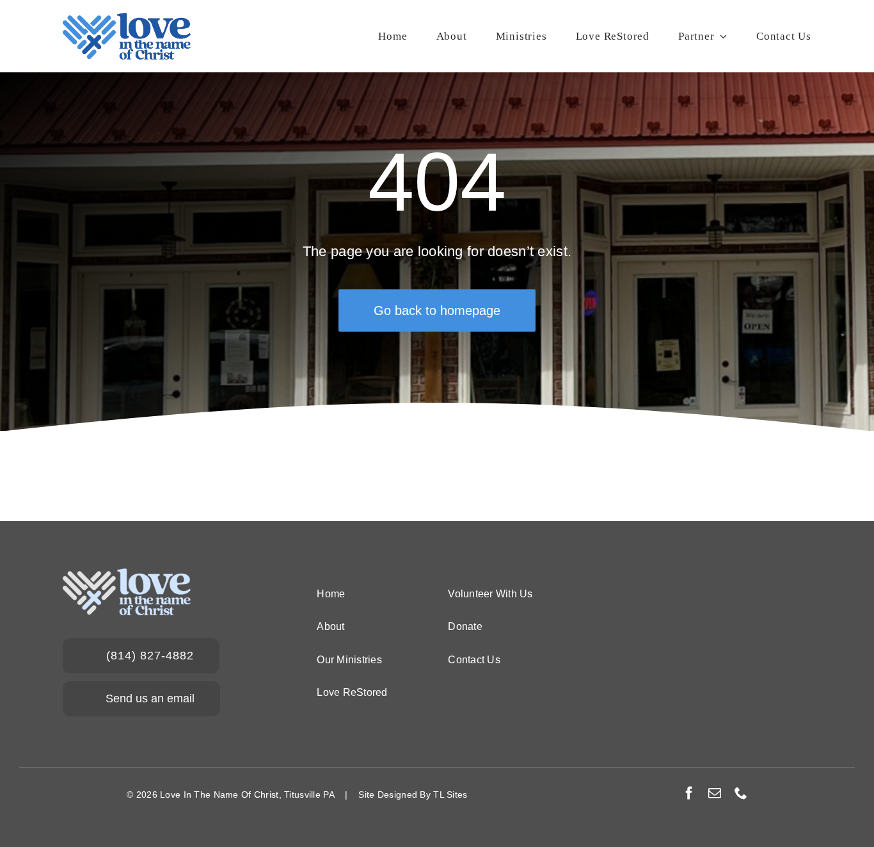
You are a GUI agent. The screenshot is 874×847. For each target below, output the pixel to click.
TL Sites (450, 794)
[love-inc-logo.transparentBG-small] (127, 19)
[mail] (714, 793)
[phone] (741, 793)
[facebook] (689, 793)
